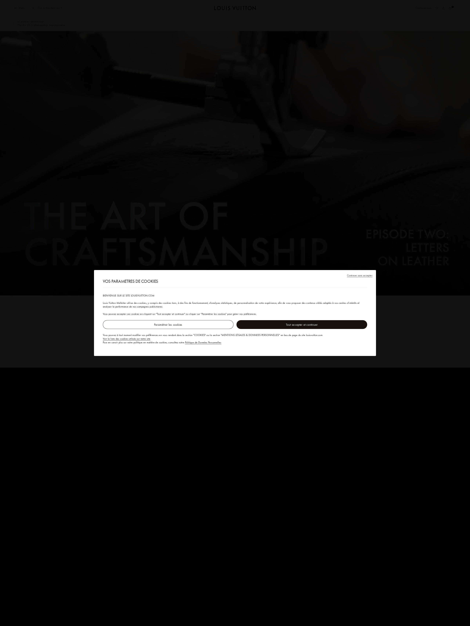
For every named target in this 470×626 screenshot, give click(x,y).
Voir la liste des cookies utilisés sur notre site (126, 338)
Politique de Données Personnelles (203, 342)
